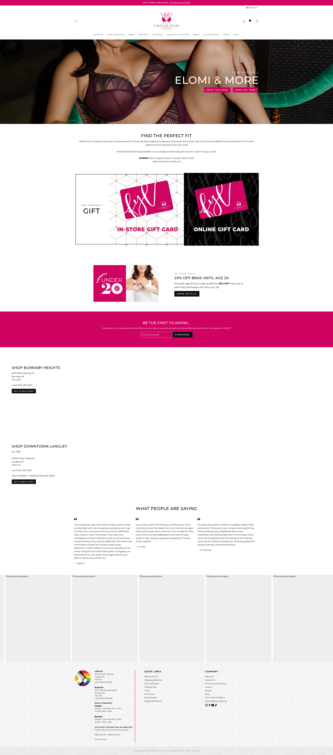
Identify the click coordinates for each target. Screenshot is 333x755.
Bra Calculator (150, 697)
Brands (208, 690)
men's (198, 141)
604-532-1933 (25, 470)
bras (137, 141)
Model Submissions (153, 701)
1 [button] (163, 121)
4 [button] (170, 121)
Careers (208, 687)
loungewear (164, 141)
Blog (207, 694)
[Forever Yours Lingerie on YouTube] (212, 705)
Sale (236, 35)
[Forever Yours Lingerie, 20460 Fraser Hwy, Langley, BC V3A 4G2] (166, 464)
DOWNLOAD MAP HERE (42, 475)
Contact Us (210, 680)
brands (165, 145)
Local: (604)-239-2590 (104, 698)
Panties (143, 35)
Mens (226, 35)
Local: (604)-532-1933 (103, 682)
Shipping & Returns (153, 680)
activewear (188, 141)
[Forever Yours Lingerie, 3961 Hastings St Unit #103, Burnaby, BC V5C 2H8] (166, 379)
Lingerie (157, 35)
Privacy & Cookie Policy (215, 683)
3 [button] (167, 121)
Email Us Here (101, 739)
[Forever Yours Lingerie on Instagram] (206, 705)
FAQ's (147, 690)
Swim (196, 35)
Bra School (149, 694)
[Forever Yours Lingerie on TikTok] (215, 705)
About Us (209, 676)
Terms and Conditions (215, 697)
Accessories (211, 35)
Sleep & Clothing (178, 35)
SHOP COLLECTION (110, 89)
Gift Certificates (151, 683)
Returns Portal (151, 676)
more (209, 141)
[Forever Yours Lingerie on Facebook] (209, 705)
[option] (166, 2)
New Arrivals (116, 35)
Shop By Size (150, 687)
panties (144, 141)
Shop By (99, 35)
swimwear (176, 141)
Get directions (24, 391)
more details (187, 294)
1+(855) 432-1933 (113, 735)
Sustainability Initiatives (216, 701)
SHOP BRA (83, 89)
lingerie (153, 141)
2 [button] (165, 121)
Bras (132, 35)
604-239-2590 (25, 385)
